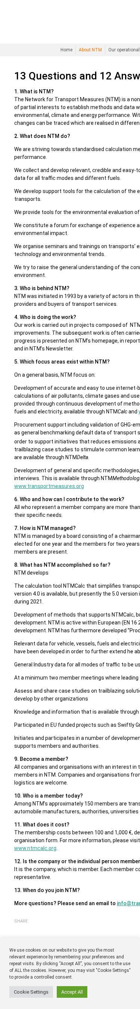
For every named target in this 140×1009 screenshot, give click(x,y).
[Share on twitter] (29, 928)
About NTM (90, 49)
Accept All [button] (72, 992)
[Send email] (38, 928)
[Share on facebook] (19, 928)
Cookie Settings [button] (31, 992)
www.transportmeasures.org (49, 486)
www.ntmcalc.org (35, 848)
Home (66, 49)
